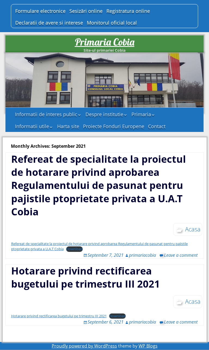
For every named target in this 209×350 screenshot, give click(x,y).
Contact (156, 126)
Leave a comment (181, 255)
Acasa (193, 229)
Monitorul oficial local (112, 22)
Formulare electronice (40, 11)
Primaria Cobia (104, 42)
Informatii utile (32, 126)
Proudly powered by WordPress (84, 346)
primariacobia (142, 255)
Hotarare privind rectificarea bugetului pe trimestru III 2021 (85, 277)
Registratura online (128, 11)
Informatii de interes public (46, 114)
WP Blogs (148, 346)
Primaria (141, 114)
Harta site (68, 126)
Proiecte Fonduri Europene (113, 126)
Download (74, 248)
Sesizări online (86, 11)
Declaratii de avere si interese (49, 22)
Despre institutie (104, 114)
